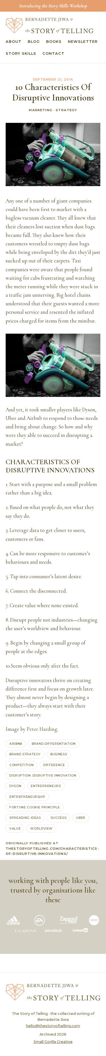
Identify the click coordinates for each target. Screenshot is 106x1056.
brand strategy (25, 754)
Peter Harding (42, 729)
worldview (41, 828)
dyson (15, 786)
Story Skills (21, 53)
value (15, 828)
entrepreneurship (27, 797)
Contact (53, 53)
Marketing (40, 110)
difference (54, 765)
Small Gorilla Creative (53, 1042)
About (13, 41)
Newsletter (82, 41)
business (58, 754)
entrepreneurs (46, 786)
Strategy (66, 110)
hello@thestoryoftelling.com (53, 1026)
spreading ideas (25, 818)
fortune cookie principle (34, 807)
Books (54, 41)
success (59, 818)
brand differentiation (54, 744)
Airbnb (15, 744)
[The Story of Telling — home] (49, 25)
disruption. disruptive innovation (42, 775)
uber (80, 818)
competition (21, 765)
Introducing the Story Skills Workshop (53, 6)
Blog (34, 41)
